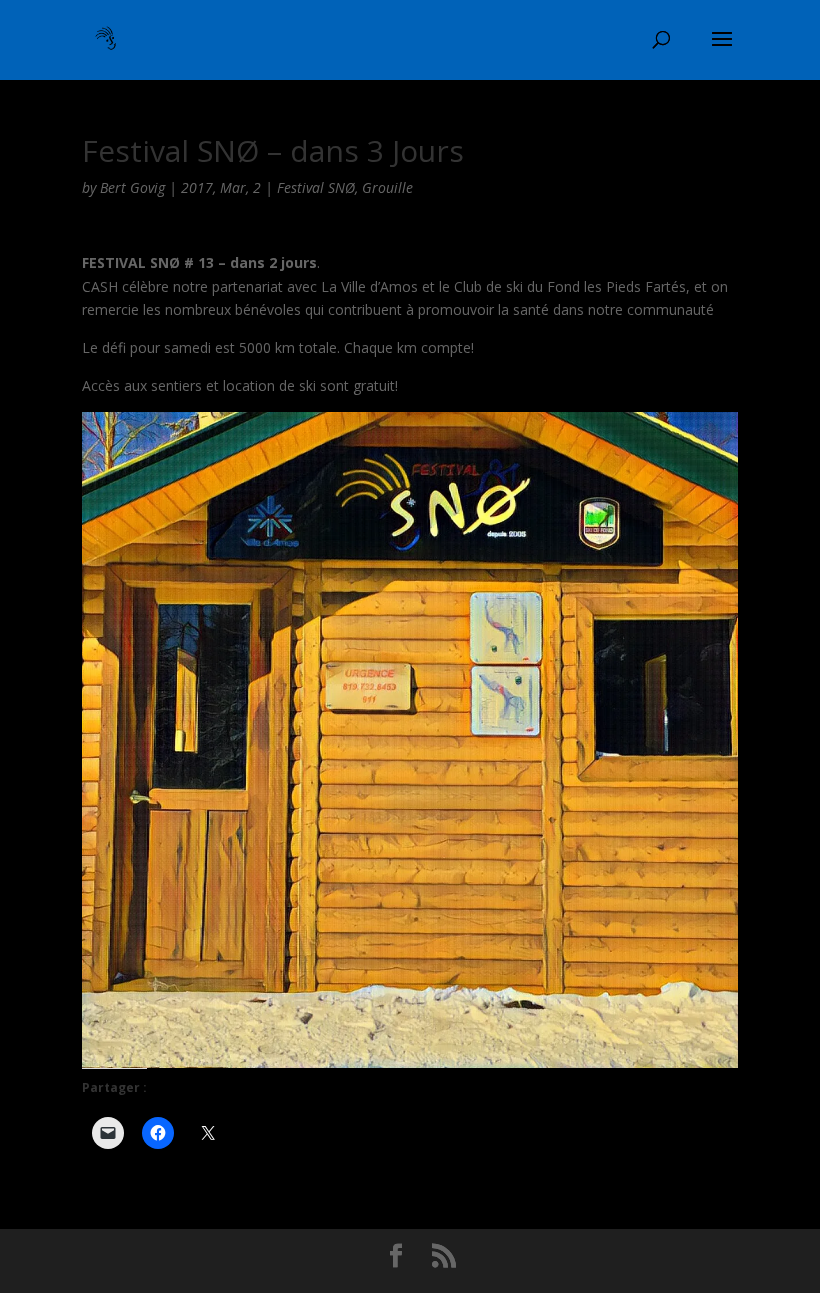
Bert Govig (132, 187)
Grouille (387, 187)
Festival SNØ (316, 187)
